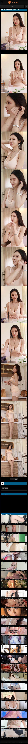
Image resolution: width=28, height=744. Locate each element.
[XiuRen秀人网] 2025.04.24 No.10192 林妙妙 (9, 681)
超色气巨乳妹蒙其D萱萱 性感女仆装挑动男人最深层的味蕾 (12, 598)
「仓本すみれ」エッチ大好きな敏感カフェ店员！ (10, 607)
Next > (16, 479)
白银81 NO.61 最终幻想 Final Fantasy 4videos (9, 737)
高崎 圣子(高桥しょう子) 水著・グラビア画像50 (10, 728)
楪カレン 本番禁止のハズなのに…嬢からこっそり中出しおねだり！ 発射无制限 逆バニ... (14, 663)
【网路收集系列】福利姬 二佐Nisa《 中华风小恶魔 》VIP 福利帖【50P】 (14, 672)
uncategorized (5, 488)
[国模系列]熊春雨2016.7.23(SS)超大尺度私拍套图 (10, 533)
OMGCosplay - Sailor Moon (6, 719)
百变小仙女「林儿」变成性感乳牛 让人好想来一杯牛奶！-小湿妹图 (14, 561)
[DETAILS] (2, 483)
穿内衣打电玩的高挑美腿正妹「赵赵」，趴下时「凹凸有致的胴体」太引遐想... (14, 709)
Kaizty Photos (14, 2)
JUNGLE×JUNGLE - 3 (4, 588)
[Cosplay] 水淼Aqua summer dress (7, 635)
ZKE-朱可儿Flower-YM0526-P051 (7, 654)
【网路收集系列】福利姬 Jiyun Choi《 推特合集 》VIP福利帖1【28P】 (14, 523)
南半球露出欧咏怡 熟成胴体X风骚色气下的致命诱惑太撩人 (12, 626)
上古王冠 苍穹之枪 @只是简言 (6, 644)
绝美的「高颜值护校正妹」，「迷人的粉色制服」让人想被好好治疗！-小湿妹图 (14, 579)
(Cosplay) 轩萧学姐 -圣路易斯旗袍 (7, 691)
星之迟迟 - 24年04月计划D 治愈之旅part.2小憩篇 (10, 700)
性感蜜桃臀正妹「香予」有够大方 (7, 542)
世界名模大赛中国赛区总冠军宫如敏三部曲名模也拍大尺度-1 (12, 570)
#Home (12, 6)
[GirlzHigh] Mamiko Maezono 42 (7, 616)
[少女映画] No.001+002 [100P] (6, 551)
